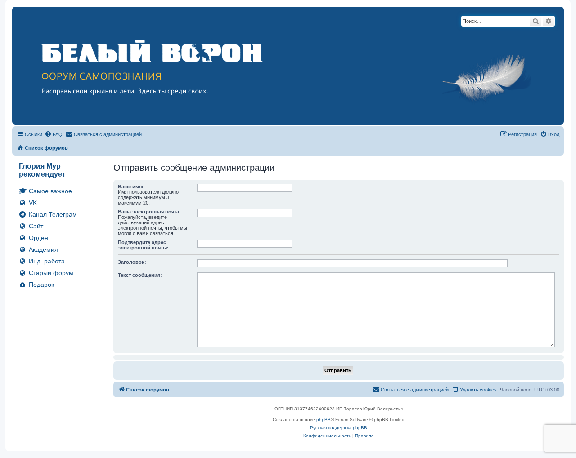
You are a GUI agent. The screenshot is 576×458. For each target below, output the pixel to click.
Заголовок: (132, 262)
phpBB (323, 419)
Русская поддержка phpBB (338, 427)
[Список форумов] (288, 66)
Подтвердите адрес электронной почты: (143, 245)
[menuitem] (54, 134)
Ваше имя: (131, 186)
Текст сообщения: (140, 275)
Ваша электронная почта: (149, 211)
